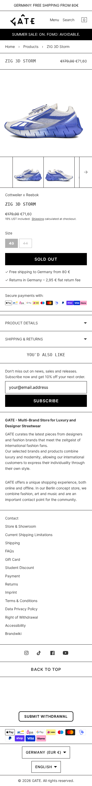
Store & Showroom (20, 526)
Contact (11, 518)
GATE (36, 780)
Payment (12, 576)
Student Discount (19, 567)
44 (27, 244)
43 (13, 244)
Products (30, 46)
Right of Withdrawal (21, 617)
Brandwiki (13, 633)
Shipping (38, 219)
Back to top (46, 669)
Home (10, 46)
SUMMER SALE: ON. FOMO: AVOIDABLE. (46, 34)
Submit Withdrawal (46, 716)
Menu (54, 20)
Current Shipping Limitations (28, 534)
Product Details (21, 323)
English (43, 767)
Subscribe (46, 400)
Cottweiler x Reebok (22, 195)
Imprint (11, 592)
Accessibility (15, 625)
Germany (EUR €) (43, 752)
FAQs (9, 551)
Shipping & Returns (24, 339)
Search (68, 20)
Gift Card (12, 559)
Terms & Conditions (21, 600)
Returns (11, 584)
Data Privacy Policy (21, 609)
